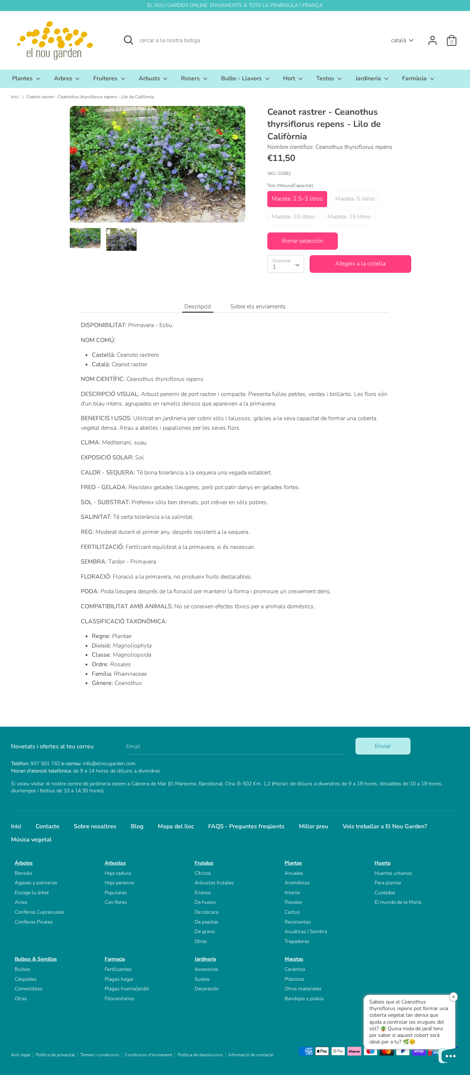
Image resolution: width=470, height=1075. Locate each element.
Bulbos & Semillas (36, 958)
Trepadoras (297, 941)
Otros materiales (303, 988)
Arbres (64, 78)
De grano (205, 931)
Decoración (207, 988)
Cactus (292, 912)
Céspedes (26, 979)
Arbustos (115, 862)
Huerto (383, 862)
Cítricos (203, 873)
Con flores (116, 902)
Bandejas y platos (304, 998)
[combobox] (285, 264)
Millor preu (313, 826)
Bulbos (22, 969)
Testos (326, 78)
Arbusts (150, 78)
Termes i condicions (99, 1055)
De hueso (205, 902)
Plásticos (294, 979)
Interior (292, 892)
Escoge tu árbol (32, 892)
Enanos (203, 892)
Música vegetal (31, 840)
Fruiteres (106, 78)
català (398, 40)
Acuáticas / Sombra (306, 931)
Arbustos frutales (214, 882)
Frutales (204, 862)
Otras (21, 998)
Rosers (191, 78)
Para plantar (388, 882)
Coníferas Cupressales (40, 912)
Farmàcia (415, 78)
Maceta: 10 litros (293, 217)
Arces (21, 902)
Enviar (383, 746)
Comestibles (29, 988)
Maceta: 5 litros (355, 199)
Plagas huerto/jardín (127, 988)
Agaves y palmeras (36, 882)
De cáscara (206, 912)
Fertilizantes (118, 969)
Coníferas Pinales (34, 921)
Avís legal (20, 1055)
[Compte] (432, 37)
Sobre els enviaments (258, 306)
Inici (16, 826)
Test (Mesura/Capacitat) (290, 185)
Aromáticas (297, 882)
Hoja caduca (118, 873)
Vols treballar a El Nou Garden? (385, 826)
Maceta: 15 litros (349, 217)
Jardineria (369, 78)
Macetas (294, 958)
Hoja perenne (119, 882)
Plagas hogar (119, 979)
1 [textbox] (274, 267)
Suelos (202, 979)
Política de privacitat (55, 1055)
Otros (201, 941)
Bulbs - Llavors (242, 78)
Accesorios (206, 969)
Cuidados (385, 892)
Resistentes (298, 921)
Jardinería (205, 958)
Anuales (294, 873)
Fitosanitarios (119, 998)
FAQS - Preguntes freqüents (246, 826)
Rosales (293, 902)
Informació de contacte (250, 1055)
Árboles (24, 862)
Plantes (23, 78)
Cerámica (295, 969)
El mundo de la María (398, 902)
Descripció (197, 306)
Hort (290, 78)
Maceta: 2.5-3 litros (297, 199)
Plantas (293, 862)
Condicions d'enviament (148, 1055)
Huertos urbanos (393, 873)
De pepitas (206, 921)
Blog (137, 826)
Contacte (47, 826)
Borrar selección (302, 241)
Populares (116, 892)
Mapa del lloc (176, 826)
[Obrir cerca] (128, 40)
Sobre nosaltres (95, 826)
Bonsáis (23, 873)
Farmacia (115, 958)
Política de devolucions (200, 1055)
